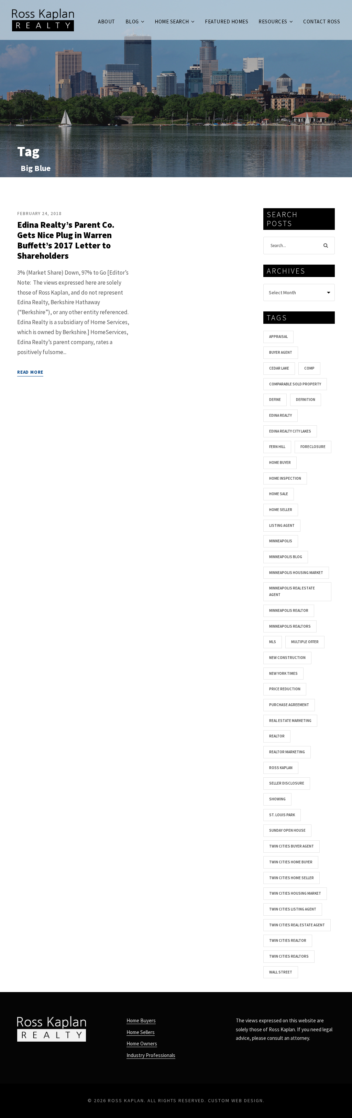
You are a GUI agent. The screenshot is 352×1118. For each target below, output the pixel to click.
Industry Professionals (150, 1055)
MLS (272, 641)
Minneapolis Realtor (288, 610)
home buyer (280, 462)
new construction (287, 657)
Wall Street (280, 972)
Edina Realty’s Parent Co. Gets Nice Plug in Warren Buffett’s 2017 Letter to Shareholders (65, 240)
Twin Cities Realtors (289, 956)
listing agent (282, 525)
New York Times (283, 673)
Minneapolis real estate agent (292, 591)
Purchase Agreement (289, 704)
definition (305, 399)
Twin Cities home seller (291, 877)
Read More (30, 372)
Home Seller (280, 509)
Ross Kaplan (281, 767)
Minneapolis (280, 541)
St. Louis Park (282, 814)
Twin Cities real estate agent (297, 925)
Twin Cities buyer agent (291, 846)
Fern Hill (277, 446)
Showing (277, 799)
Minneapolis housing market (296, 572)
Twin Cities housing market (295, 893)
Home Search (172, 21)
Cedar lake (279, 368)
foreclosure (313, 446)
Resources (272, 21)
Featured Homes (226, 21)
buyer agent (280, 352)
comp (309, 368)
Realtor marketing (287, 751)
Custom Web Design (235, 1100)
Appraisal (278, 336)
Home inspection (285, 478)
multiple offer (305, 641)
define (275, 399)
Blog (132, 21)
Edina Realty (280, 415)
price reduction (284, 688)
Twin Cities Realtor (287, 940)
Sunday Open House (287, 830)
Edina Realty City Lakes (290, 431)
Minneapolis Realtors (290, 626)
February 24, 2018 (39, 213)
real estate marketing (290, 720)
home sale (278, 493)
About (106, 21)
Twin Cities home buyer (290, 862)
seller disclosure (286, 783)
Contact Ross (321, 21)
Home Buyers (141, 1020)
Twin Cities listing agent (292, 909)
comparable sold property (295, 384)
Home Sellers (140, 1032)
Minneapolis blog (285, 556)
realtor (277, 736)
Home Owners (141, 1043)
